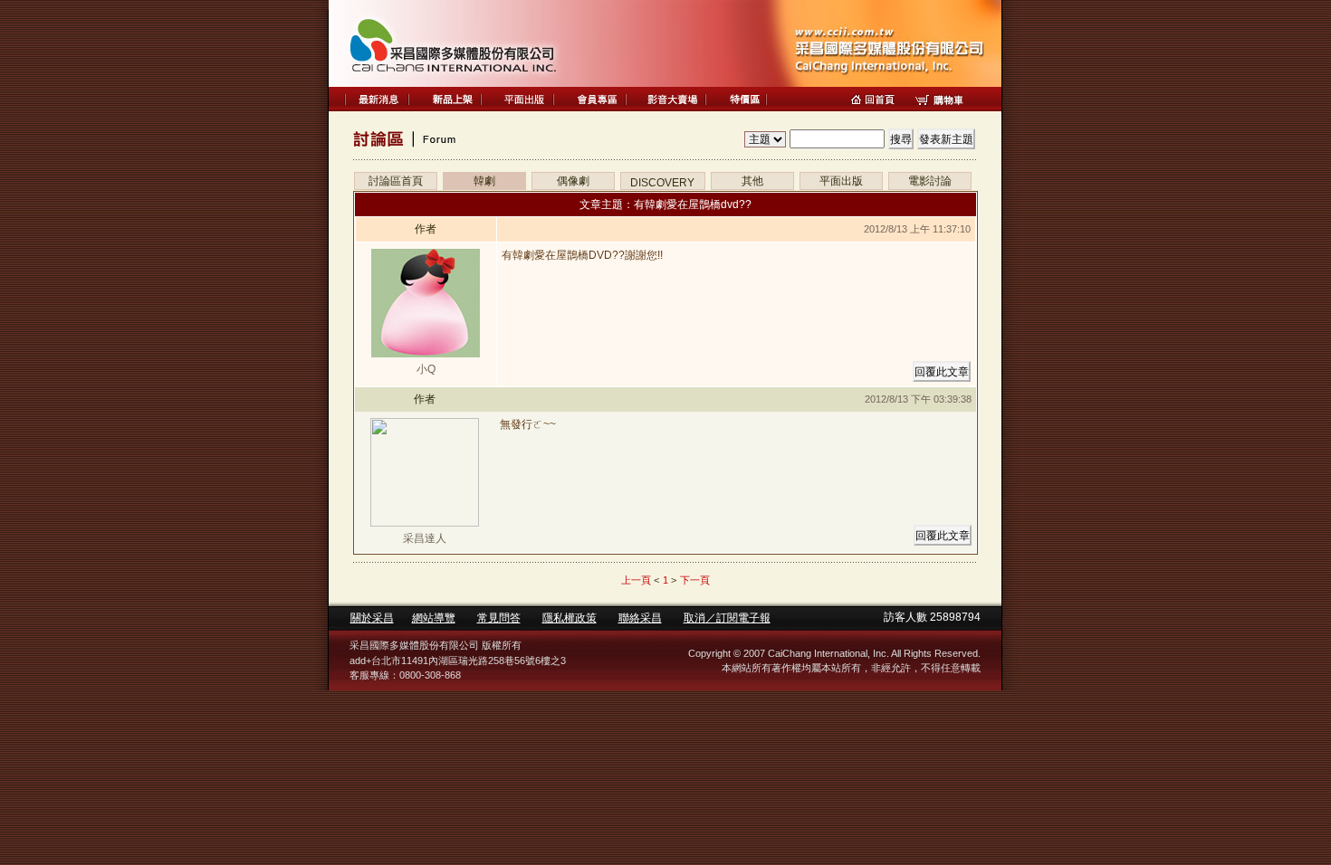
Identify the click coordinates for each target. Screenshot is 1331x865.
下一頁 (695, 580)
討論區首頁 (396, 181)
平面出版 (841, 181)
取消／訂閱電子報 (727, 618)
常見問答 (499, 618)
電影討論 (930, 181)
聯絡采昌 (640, 618)
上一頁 (636, 580)
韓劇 (484, 181)
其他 (752, 181)
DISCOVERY (662, 182)
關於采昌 (372, 618)
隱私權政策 (569, 618)
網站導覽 (433, 618)
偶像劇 (573, 181)
